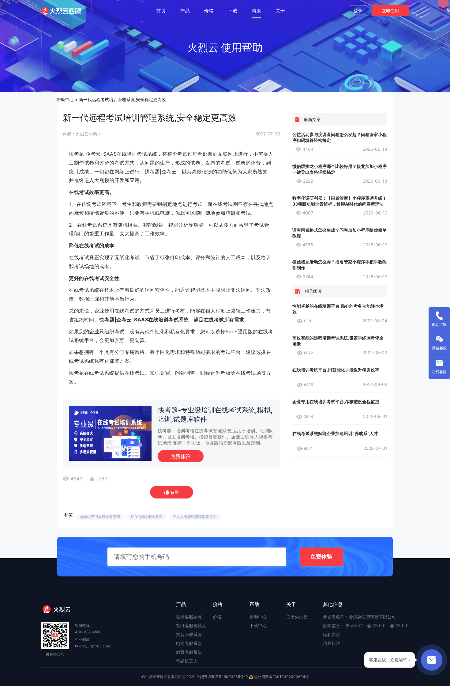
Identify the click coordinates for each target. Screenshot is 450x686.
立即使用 (390, 10)
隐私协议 (331, 634)
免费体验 (180, 456)
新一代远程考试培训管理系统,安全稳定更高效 (122, 99)
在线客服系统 (189, 616)
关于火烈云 (297, 616)
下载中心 (258, 625)
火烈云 (202, 676)
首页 (161, 11)
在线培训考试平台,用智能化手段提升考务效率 (335, 369)
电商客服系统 (189, 643)
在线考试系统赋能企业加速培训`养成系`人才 (335, 433)
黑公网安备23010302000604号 (281, 676)
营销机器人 (186, 661)
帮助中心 (65, 99)
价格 (209, 11)
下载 (233, 11)
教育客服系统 (189, 652)
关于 (280, 11)
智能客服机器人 (191, 625)
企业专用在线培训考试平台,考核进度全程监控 (335, 401)
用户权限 (331, 643)
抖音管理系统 (189, 634)
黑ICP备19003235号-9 (228, 676)
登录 (358, 10)
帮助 (256, 11)
